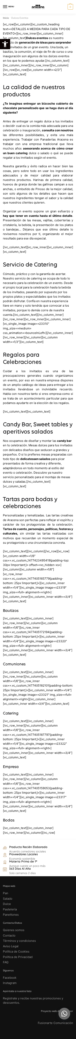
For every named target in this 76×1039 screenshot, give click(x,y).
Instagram (10, 983)
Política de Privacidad (18, 957)
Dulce (7, 904)
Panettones (11, 914)
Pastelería (10, 909)
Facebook (9, 977)
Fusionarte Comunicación (55, 1023)
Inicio (6, 17)
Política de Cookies (16, 951)
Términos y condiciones (20, 941)
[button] (64, 1013)
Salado (7, 898)
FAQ (5, 962)
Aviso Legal (11, 946)
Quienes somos (13, 930)
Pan (5, 893)
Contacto (9, 935)
